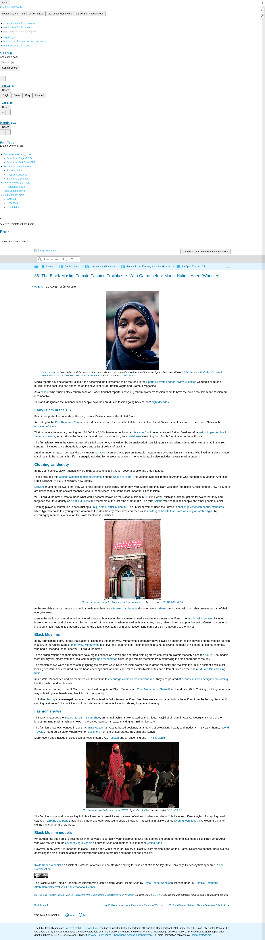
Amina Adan (154, 842)
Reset (5, 90)
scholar (45, 392)
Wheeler (165, 882)
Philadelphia (157, 737)
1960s (208, 655)
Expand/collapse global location (229, 265)
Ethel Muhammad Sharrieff (153, 689)
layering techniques (186, 820)
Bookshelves (71, 266)
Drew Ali (39, 486)
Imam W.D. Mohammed (84, 644)
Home (50, 266)
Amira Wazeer (95, 727)
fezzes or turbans (123, 608)
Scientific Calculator (18, 178)
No (84, 915)
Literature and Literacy (102, 266)
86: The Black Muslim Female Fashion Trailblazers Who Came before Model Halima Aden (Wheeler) (84, 895)
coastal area (133, 436)
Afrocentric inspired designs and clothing (203, 679)
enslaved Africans (45, 426)
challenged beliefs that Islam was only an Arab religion (180, 511)
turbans (161, 608)
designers (94, 731)
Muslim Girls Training (200, 618)
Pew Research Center (68, 422)
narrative (99, 452)
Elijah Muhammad (106, 659)
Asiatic (158, 501)
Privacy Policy (95, 935)
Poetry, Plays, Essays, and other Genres (148, 266)
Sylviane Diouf (142, 432)
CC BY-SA (158, 895)
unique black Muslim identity (109, 507)
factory (51, 699)
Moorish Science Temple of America (80, 476)
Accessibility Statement (139, 935)
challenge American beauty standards (201, 507)
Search (40, 259)
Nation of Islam (122, 476)
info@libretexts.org (200, 935)
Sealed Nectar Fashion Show (82, 717)
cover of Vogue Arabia (78, 842)
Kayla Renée (152, 882)
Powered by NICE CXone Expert (83, 928)
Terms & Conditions (115, 935)
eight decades (160, 402)
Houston (114, 737)
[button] (12, 203)
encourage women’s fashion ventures (131, 679)
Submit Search (10, 67)
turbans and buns (57, 820)
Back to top (40, 905)
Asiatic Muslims (80, 501)
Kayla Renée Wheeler (47, 865)
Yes (72, 915)
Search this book (9, 57)
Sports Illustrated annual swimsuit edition (171, 381)
